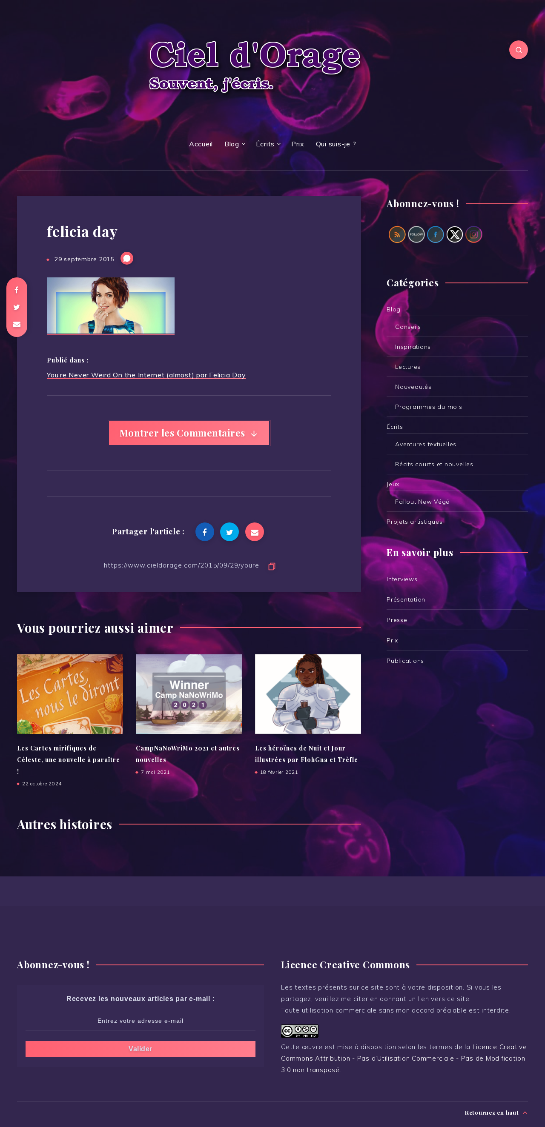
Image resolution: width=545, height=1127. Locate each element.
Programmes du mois (428, 407)
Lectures (408, 367)
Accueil (201, 144)
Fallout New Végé (422, 501)
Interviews (402, 579)
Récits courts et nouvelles (434, 464)
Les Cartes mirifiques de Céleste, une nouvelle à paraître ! (68, 760)
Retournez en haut (493, 1112)
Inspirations (413, 347)
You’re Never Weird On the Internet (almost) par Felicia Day (146, 375)
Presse (397, 620)
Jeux (393, 484)
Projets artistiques (414, 521)
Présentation (406, 599)
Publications (405, 661)
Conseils (408, 327)
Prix (297, 144)
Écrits (265, 144)
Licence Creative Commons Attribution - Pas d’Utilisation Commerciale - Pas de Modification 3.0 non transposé (404, 1058)
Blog (231, 144)
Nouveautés (413, 387)
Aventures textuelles (425, 444)
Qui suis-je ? (336, 144)
